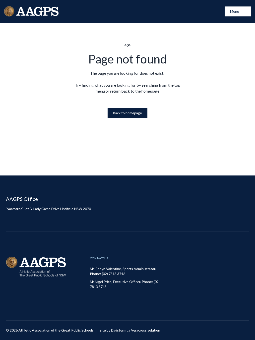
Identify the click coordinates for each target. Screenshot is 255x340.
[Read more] (233, 330)
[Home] (32, 11)
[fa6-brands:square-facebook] (245, 330)
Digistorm (119, 330)
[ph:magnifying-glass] (218, 11)
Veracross (139, 330)
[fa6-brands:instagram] (233, 330)
